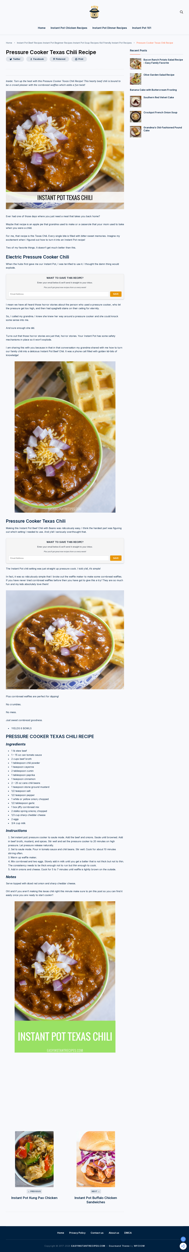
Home (41, 27)
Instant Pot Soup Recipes (86, 42)
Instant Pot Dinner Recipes (109, 27)
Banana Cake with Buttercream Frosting (153, 89)
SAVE (116, 294)
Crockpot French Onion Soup (160, 112)
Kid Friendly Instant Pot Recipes (115, 42)
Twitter (16, 59)
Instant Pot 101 (141, 27)
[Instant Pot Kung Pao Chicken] (34, 1159)
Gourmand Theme (119, 1246)
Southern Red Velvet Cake (159, 97)
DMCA (128, 1232)
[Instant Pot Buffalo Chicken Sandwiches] (95, 1159)
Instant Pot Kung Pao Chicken (34, 1198)
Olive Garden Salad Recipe (159, 74)
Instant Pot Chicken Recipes (69, 27)
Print (80, 59)
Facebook (38, 59)
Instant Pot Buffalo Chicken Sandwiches (95, 1200)
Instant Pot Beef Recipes (29, 42)
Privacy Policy (77, 1232)
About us (114, 1232)
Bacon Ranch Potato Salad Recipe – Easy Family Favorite (163, 61)
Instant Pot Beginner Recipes (57, 42)
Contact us (97, 1232)
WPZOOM (139, 1246)
